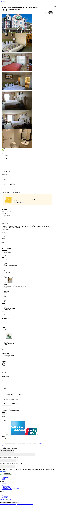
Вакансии (3, 479)
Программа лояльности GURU (7, 489)
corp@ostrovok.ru (39, 443)
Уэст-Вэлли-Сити (5, 447)
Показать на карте (17, 9)
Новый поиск (19, 3)
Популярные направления (6, 485)
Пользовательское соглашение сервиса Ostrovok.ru (10, 488)
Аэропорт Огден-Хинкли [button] (8, 216)
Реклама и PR (4, 497)
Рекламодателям (5, 496)
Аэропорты (3, 213)
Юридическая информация (6, 486)
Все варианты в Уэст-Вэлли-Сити (8, 3)
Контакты (3, 478)
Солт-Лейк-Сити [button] (6, 215)
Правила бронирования (6, 487)
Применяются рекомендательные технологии (26, 504)
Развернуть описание (6, 229)
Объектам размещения (6, 493)
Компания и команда (5, 477)
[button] (27, 23)
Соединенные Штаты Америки (8, 446)
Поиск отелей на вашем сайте (7, 495)
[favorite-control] (46, 13)
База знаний (4, 483)
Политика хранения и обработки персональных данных (9, 504)
